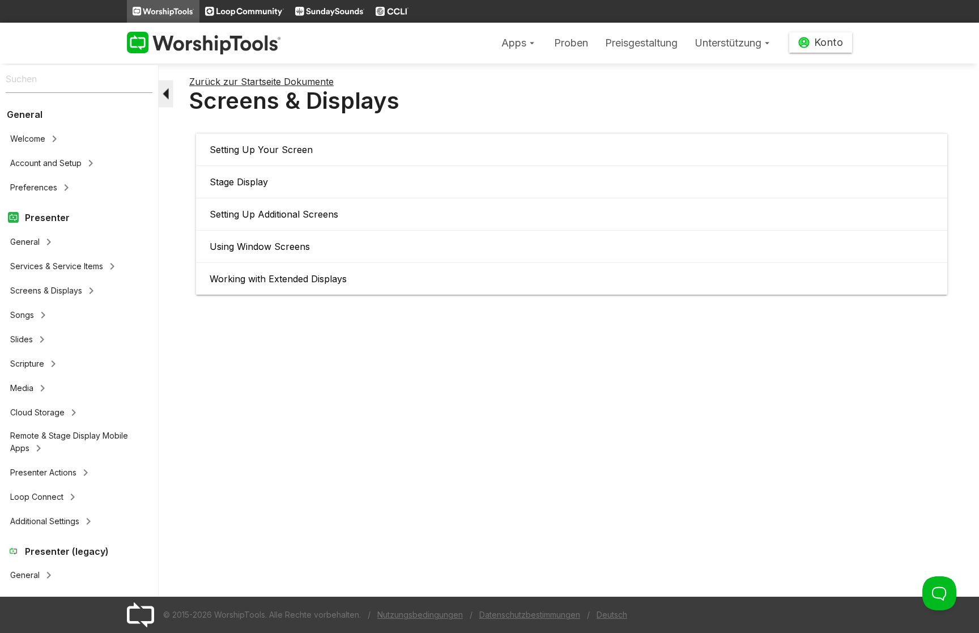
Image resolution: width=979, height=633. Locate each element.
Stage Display (239, 182)
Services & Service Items (64, 266)
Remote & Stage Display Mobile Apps (69, 443)
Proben (571, 43)
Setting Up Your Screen (261, 149)
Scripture (35, 364)
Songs (30, 315)
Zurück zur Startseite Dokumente (261, 81)
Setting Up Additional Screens (274, 214)
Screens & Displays (54, 291)
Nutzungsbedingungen (420, 614)
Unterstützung (733, 43)
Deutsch (612, 614)
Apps (519, 43)
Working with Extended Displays (278, 278)
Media (29, 388)
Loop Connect (44, 497)
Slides (29, 339)
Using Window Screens (260, 246)
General (33, 242)
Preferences (41, 187)
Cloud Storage (45, 412)
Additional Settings (52, 521)
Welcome (35, 139)
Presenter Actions (51, 472)
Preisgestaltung (641, 43)
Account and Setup (53, 163)
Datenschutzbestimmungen (529, 614)
